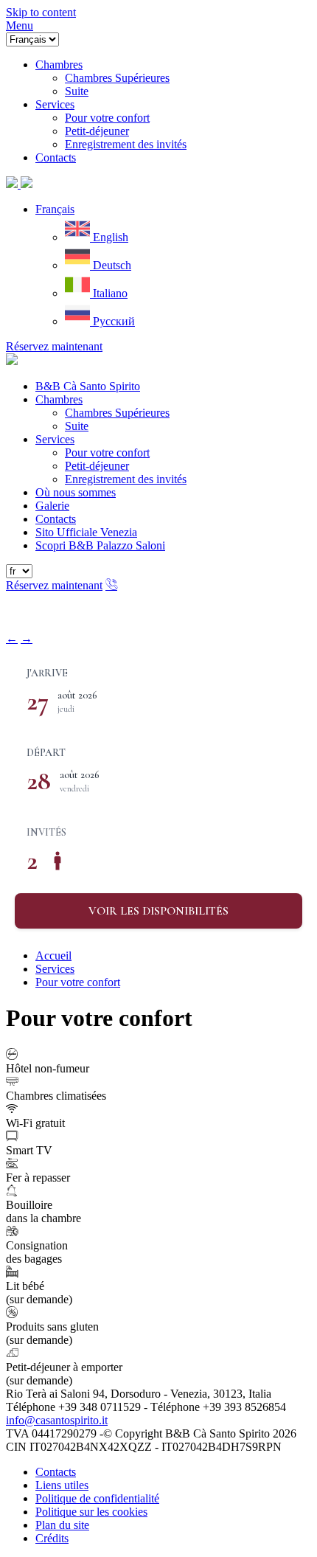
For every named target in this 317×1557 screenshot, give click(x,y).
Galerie (52, 505)
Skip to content (41, 12)
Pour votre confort (107, 452)
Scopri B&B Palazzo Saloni (100, 545)
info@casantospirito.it (57, 1420)
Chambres (59, 399)
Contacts (55, 519)
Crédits (52, 1538)
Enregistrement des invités (126, 479)
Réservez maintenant (54, 346)
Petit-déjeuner (97, 466)
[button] (54, 209)
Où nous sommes (75, 492)
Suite (76, 426)
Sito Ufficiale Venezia (86, 532)
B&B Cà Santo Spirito (87, 386)
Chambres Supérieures (117, 412)
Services (54, 439)
